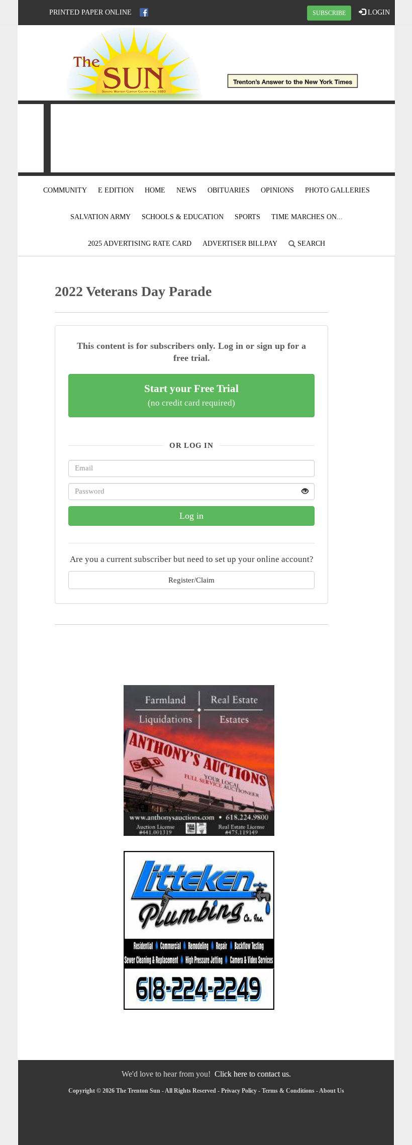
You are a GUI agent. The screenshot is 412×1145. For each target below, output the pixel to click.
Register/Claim (191, 580)
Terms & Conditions (288, 1090)
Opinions (277, 190)
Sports (247, 217)
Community (65, 190)
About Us (331, 1090)
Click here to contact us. (253, 1074)
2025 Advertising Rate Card (139, 243)
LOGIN (378, 12)
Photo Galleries (337, 190)
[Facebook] (144, 12)
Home (155, 190)
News (186, 190)
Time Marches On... (307, 217)
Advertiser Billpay (239, 243)
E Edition (116, 190)
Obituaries (229, 190)
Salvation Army (100, 217)
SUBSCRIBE (329, 13)
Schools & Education (183, 217)
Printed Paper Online (90, 12)
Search (310, 243)
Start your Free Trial (191, 395)
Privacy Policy (239, 1090)
